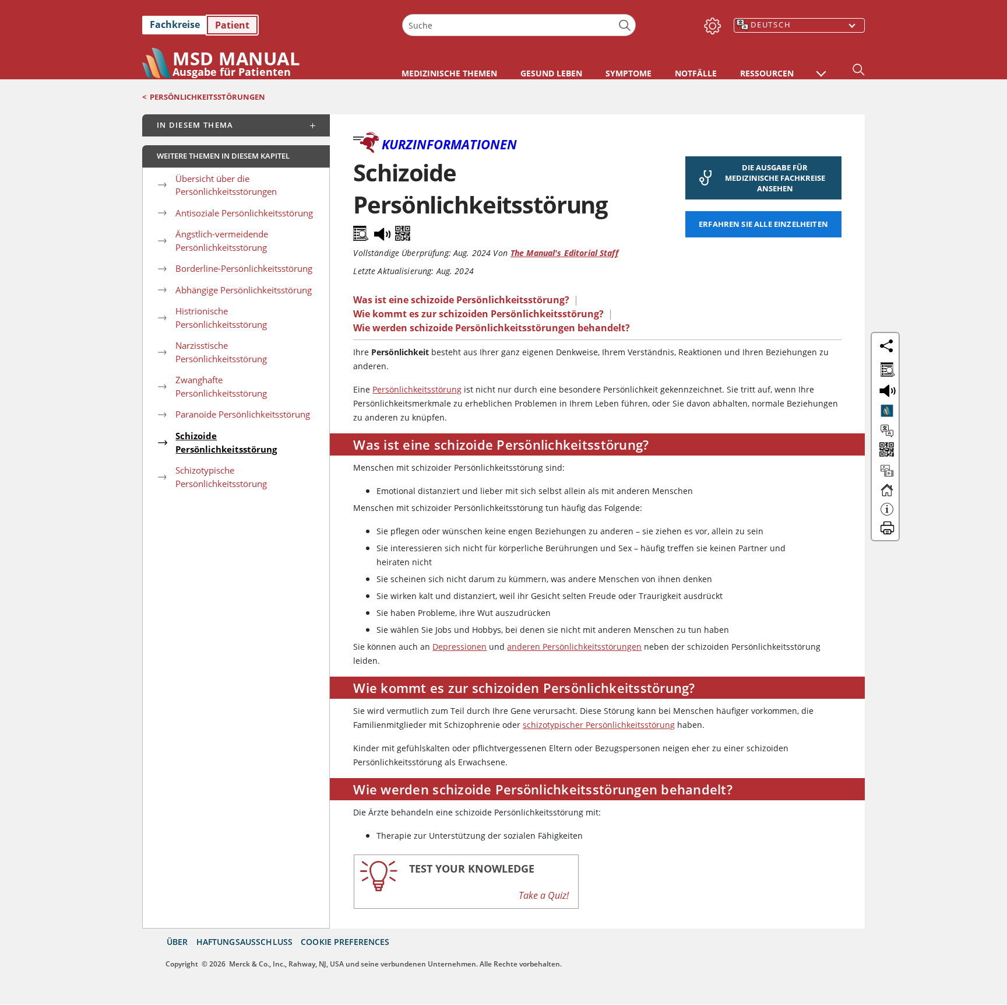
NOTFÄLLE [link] (696, 73)
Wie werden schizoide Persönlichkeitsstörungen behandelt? (491, 327)
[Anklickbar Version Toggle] (887, 410)
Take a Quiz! (544, 895)
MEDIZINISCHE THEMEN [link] (449, 73)
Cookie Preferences (345, 941)
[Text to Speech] (383, 231)
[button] (821, 67)
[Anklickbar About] (887, 514)
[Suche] (625, 25)
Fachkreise (175, 24)
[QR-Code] (402, 231)
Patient (232, 25)
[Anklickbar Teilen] (886, 345)
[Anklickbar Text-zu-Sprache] (885, 389)
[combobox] (518, 25)
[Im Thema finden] (885, 367)
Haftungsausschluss (244, 941)
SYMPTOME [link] (628, 73)
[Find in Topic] (362, 231)
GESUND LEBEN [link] (551, 73)
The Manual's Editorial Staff (564, 252)
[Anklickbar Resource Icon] (887, 476)
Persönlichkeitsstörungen (207, 97)
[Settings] (710, 23)
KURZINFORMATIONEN (449, 144)
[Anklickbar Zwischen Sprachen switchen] (887, 431)
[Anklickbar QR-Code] (885, 450)
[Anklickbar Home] (887, 495)
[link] (266, 25)
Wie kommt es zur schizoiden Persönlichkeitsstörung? (478, 313)
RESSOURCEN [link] (767, 73)
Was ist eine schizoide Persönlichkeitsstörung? (461, 299)
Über (177, 941)
